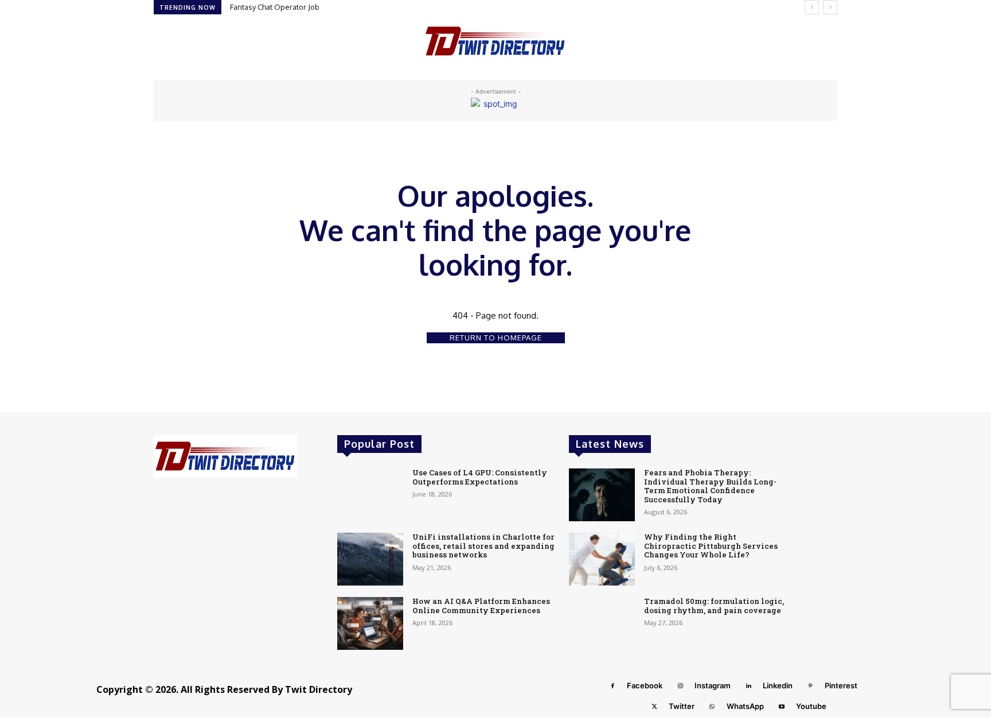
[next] (830, 7)
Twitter (682, 706)
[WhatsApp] (712, 706)
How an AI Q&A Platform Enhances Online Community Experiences (481, 605)
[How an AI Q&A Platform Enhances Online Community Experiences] (370, 623)
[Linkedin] (748, 686)
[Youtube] (781, 706)
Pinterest (841, 685)
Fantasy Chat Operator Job (274, 6)
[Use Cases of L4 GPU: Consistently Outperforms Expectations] (370, 494)
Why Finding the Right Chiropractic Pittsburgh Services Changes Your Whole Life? (711, 546)
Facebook (644, 685)
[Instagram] (680, 686)
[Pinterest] (810, 686)
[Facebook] (612, 686)
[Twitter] (654, 706)
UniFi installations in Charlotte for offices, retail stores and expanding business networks (483, 546)
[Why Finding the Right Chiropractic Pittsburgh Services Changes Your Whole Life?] (602, 559)
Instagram (713, 685)
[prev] (812, 7)
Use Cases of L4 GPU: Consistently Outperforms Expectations (479, 477)
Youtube (811, 706)
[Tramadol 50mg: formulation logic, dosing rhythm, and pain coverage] (602, 623)
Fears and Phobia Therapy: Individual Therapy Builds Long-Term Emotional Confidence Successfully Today (710, 486)
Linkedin (778, 685)
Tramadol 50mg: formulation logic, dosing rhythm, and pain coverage (714, 605)
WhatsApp (745, 706)
